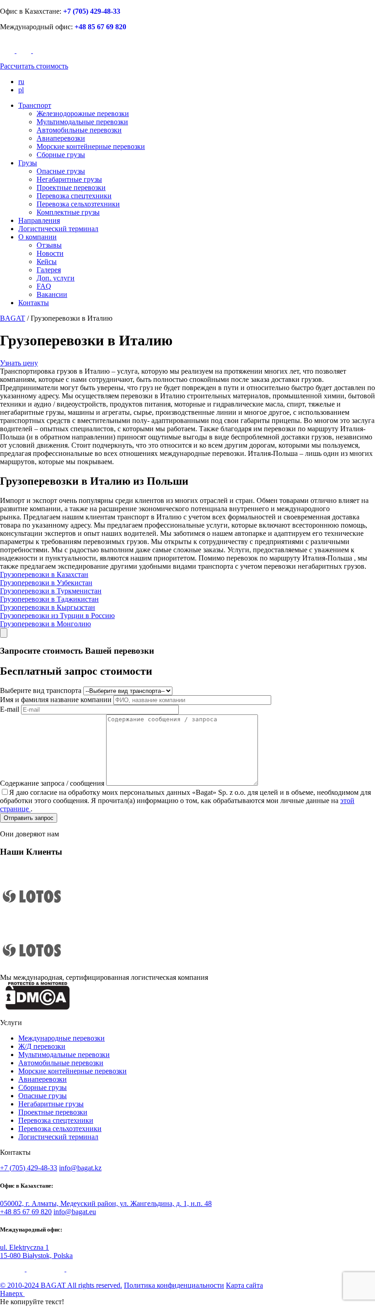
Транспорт (34, 105)
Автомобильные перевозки (79, 130)
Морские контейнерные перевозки (91, 146)
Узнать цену (19, 363)
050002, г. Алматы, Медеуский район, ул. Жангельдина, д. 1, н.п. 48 (106, 1203)
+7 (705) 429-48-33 (91, 11)
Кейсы (47, 261)
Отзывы (49, 245)
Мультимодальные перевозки (82, 122)
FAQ (44, 286)
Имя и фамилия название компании (56, 699)
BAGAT (12, 318)
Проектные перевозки (71, 187)
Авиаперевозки (61, 138)
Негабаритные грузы (69, 179)
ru (21, 81)
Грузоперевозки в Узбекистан (46, 583)
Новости (50, 253)
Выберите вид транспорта (40, 690)
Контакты (33, 303)
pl (21, 90)
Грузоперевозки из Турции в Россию (57, 615)
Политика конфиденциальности (174, 1285)
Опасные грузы (61, 171)
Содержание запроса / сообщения (52, 783)
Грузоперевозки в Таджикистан (49, 599)
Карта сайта (244, 1285)
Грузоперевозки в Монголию (45, 624)
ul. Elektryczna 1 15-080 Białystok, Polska (36, 1251)
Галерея (49, 270)
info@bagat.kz (80, 1168)
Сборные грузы (61, 155)
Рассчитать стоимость (34, 66)
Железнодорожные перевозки (83, 113)
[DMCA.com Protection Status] (37, 1007)
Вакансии (52, 294)
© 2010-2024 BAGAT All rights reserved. (61, 1285)
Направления (39, 220)
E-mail (9, 709)
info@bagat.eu (75, 1212)
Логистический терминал (58, 229)
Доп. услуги (56, 278)
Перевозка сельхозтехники (78, 204)
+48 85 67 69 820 (100, 27)
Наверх (12, 1293)
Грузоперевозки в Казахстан (44, 574)
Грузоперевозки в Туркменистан (51, 591)
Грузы (27, 163)
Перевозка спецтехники (74, 196)
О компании (37, 237)
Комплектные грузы (68, 212)
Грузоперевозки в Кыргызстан (47, 607)
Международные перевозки (61, 1038)
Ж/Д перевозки (41, 1046)
